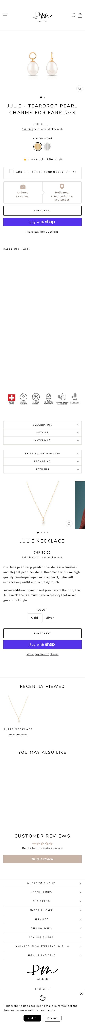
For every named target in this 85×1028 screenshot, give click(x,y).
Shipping (27, 129)
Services (41, 919)
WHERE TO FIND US (41, 883)
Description (42, 425)
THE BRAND (41, 901)
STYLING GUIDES (41, 937)
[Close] (81, 994)
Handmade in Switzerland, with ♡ (41, 946)
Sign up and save (41, 955)
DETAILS (42, 432)
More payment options (42, 232)
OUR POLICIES (41, 928)
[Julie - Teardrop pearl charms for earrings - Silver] (10, 376)
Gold (38, 147)
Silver (47, 147)
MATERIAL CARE (41, 910)
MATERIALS (42, 440)
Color (42, 138)
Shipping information (42, 453)
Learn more (48, 1010)
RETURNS (42, 469)
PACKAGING (42, 461)
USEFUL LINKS (41, 892)
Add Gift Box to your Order (46, 172)
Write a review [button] (42, 859)
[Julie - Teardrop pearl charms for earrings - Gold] (5, 376)
